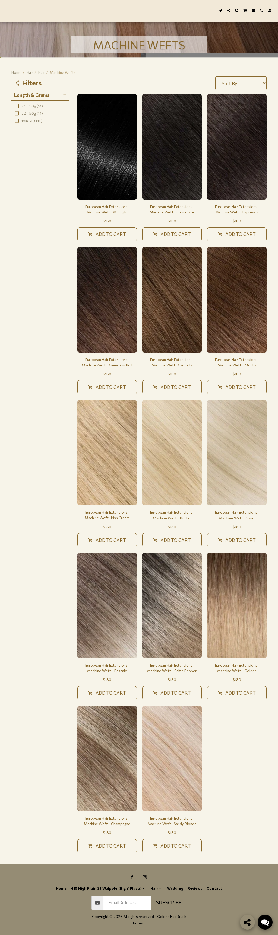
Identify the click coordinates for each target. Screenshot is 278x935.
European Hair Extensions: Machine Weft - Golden (236, 668)
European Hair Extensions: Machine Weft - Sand (236, 515)
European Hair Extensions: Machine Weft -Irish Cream (107, 515)
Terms (137, 923)
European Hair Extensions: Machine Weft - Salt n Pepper (172, 668)
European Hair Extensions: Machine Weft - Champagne (107, 821)
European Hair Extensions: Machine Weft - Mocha (236, 362)
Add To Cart (111, 234)
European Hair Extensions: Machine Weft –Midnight (107, 209)
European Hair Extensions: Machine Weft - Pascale (107, 668)
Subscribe (168, 902)
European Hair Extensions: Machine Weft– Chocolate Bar (172, 209)
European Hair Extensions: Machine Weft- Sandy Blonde (172, 821)
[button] (221, 10)
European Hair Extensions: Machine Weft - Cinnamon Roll (107, 362)
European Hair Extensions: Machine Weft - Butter (172, 515)
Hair (30, 72)
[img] (107, 147)
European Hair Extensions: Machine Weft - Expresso (236, 209)
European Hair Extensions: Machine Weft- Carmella (172, 362)
